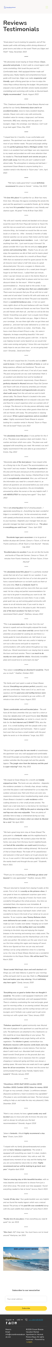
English (9, 1320)
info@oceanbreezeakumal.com (15, 1335)
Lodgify (29, 1342)
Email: (8, 1332)
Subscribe (26, 1308)
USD (18, 1320)
